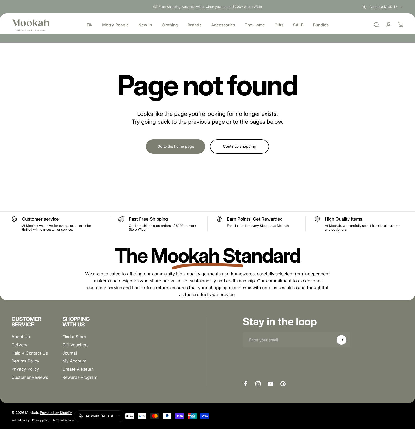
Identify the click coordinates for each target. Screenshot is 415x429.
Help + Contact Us (30, 352)
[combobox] (383, 6)
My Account (74, 360)
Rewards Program (79, 377)
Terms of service (63, 420)
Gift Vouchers (75, 344)
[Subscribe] (341, 340)
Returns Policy (25, 360)
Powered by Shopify (56, 413)
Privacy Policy (25, 369)
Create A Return (78, 369)
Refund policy (20, 420)
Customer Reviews (30, 377)
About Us (21, 336)
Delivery (19, 344)
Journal (69, 352)
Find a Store (74, 336)
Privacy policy (41, 420)
